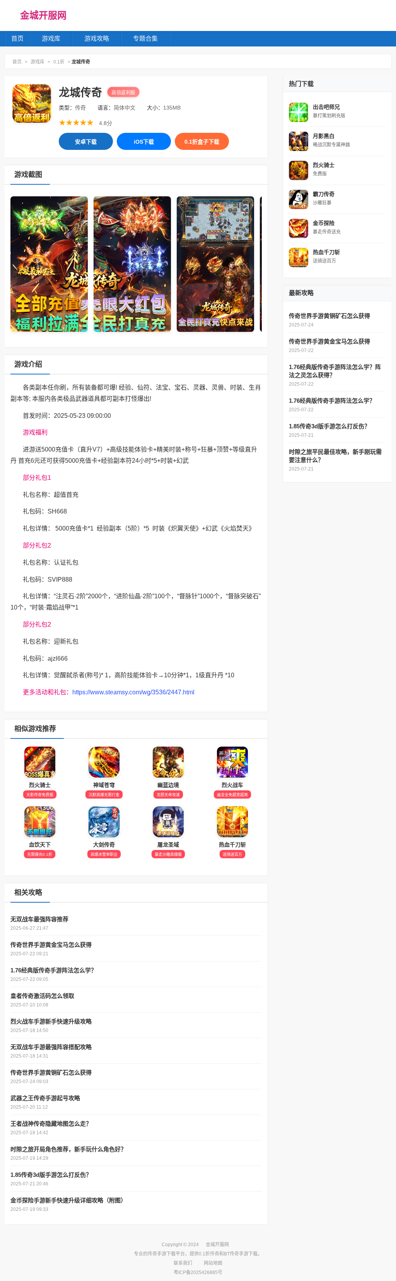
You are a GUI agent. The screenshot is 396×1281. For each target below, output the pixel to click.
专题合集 (145, 38)
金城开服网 (43, 15)
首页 (17, 38)
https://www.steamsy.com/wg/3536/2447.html (133, 692)
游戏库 (51, 38)
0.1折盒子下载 (201, 142)
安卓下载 (86, 142)
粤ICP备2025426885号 (198, 1272)
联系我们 (183, 1263)
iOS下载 (144, 142)
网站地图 (213, 1263)
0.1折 (59, 62)
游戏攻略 (96, 38)
